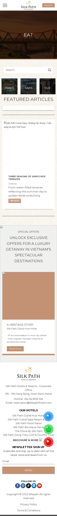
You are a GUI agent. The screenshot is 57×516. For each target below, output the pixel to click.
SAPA (28, 88)
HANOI (9, 88)
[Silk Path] (28, 5)
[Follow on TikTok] (28, 485)
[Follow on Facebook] (17, 485)
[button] (5, 5)
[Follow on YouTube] (39, 485)
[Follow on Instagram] (23, 485)
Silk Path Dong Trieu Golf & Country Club (28, 435)
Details (14, 201)
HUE (48, 88)
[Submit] (50, 70)
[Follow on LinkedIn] (33, 485)
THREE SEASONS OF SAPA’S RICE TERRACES (26, 177)
